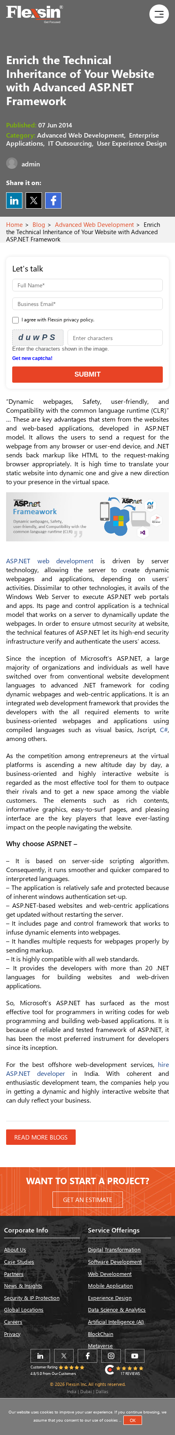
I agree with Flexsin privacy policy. (57, 320)
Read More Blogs (41, 1137)
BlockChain (100, 1333)
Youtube (134, 1356)
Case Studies (19, 1261)
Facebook (53, 200)
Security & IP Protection (31, 1297)
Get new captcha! (32, 358)
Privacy (12, 1333)
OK (133, 1420)
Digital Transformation (114, 1249)
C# (164, 729)
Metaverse (100, 1345)
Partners (14, 1273)
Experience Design (109, 1297)
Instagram (111, 1356)
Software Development (115, 1261)
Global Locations (24, 1309)
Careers (13, 1321)
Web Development (109, 1273)
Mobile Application (110, 1285)
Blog (39, 224)
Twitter (34, 200)
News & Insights (23, 1285)
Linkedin (14, 200)
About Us (15, 1249)
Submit (87, 374)
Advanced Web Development (94, 224)
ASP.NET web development (49, 560)
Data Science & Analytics (117, 1309)
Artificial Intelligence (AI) (116, 1321)
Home (14, 224)
